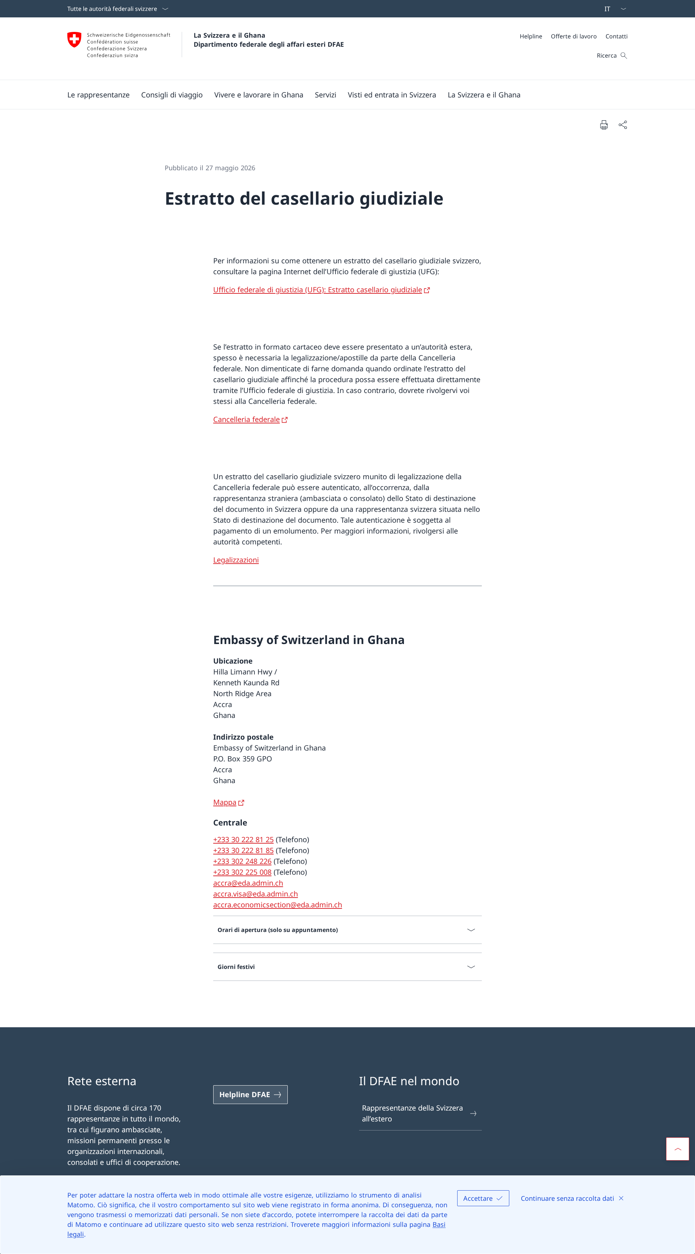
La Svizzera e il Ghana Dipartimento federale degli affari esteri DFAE (269, 40)
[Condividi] (622, 124)
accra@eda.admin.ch (248, 883)
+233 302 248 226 (242, 861)
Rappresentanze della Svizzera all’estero (412, 1113)
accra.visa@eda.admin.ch (255, 894)
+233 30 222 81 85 (243, 850)
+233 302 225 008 (242, 872)
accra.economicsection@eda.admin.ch (277, 905)
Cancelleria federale (246, 419)
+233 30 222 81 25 (243, 839)
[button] (98, 94)
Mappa (224, 802)
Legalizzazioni (236, 560)
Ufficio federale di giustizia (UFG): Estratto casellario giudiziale (317, 289)
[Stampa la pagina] (603, 124)
